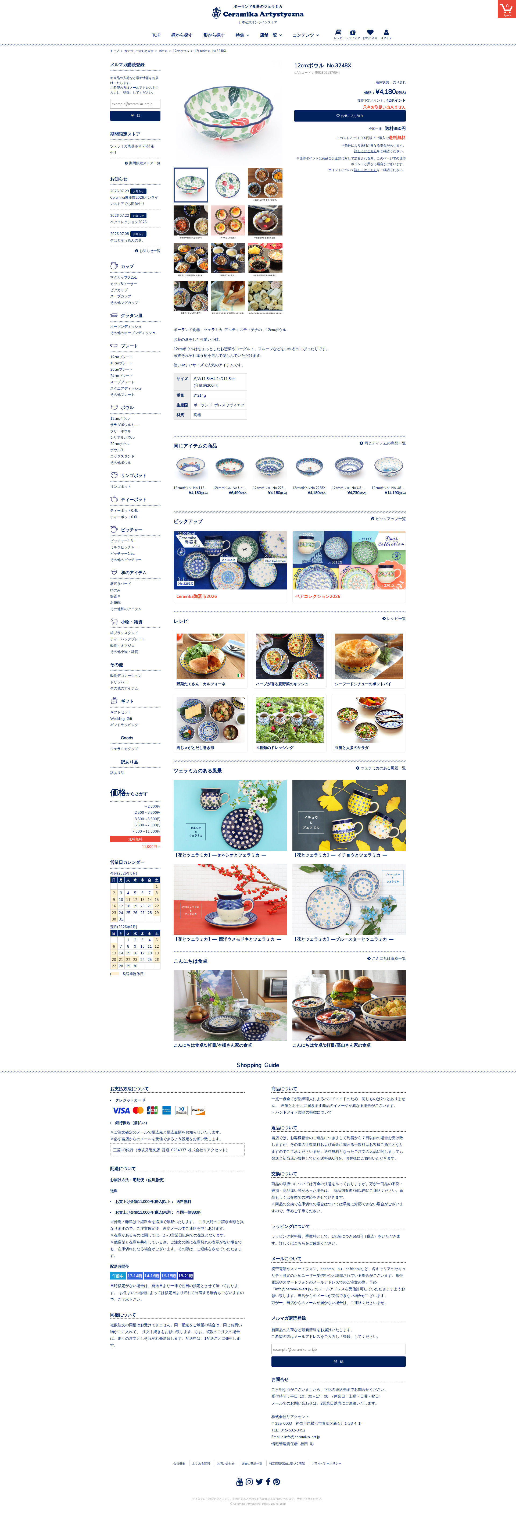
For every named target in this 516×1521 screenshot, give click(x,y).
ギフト (127, 701)
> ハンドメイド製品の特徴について (301, 1112)
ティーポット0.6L (124, 516)
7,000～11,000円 (146, 831)
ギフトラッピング (124, 724)
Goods (127, 737)
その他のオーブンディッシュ (133, 332)
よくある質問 (201, 1463)
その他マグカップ (124, 302)
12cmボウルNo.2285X (309, 490)
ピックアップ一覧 (391, 518)
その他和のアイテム (126, 608)
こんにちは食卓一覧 (389, 958)
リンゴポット (134, 475)
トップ (114, 50)
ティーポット (134, 499)
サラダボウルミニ (124, 424)
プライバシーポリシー (326, 1463)
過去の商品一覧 (252, 1463)
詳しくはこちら (365, 150)
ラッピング (352, 37)
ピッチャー (131, 529)
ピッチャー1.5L (122, 553)
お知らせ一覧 (149, 250)
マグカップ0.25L (123, 277)
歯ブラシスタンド (124, 632)
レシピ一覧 (396, 618)
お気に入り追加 (352, 115)
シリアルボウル (122, 437)
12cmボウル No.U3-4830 (351, 490)
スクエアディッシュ (126, 388)
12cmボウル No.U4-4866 (232, 490)
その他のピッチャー (126, 559)
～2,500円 (152, 806)
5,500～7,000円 (147, 825)
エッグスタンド (122, 456)
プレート (129, 345)
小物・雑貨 (131, 621)
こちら (299, 1243)
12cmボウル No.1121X (191, 490)
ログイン (386, 37)
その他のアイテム (124, 688)
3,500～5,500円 (147, 818)
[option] (229, 114)
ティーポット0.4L (124, 510)
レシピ (338, 37)
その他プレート (122, 394)
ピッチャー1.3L (122, 540)
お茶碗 (115, 602)
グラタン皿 (131, 315)
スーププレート (122, 381)
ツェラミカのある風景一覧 (383, 768)
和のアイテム (134, 572)
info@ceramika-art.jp (302, 1436)
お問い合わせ (226, 1463)
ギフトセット (120, 712)
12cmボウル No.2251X (270, 490)
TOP (156, 35)
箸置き (115, 596)
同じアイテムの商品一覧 (385, 443)
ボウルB (116, 450)
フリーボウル (120, 431)
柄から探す (182, 35)
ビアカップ (119, 290)
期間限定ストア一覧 (144, 163)
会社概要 (179, 1463)
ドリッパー (119, 682)
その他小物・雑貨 (124, 651)
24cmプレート (121, 375)
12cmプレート (121, 356)
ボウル (127, 407)
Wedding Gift (121, 718)
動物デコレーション (126, 675)
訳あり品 (129, 761)
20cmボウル (120, 443)
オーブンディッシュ (126, 326)
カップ (127, 266)
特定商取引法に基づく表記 (287, 1463)
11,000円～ (151, 846)
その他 (116, 664)
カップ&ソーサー (123, 283)
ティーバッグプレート (127, 639)
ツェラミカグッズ (124, 748)
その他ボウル (120, 462)
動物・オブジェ (122, 645)
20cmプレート (121, 369)
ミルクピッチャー (124, 547)
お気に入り (370, 37)
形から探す (214, 35)
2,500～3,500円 (147, 812)
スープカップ (120, 296)
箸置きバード (120, 583)
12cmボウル (120, 418)
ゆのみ (115, 590)
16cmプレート (121, 363)
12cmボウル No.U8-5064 (391, 490)
